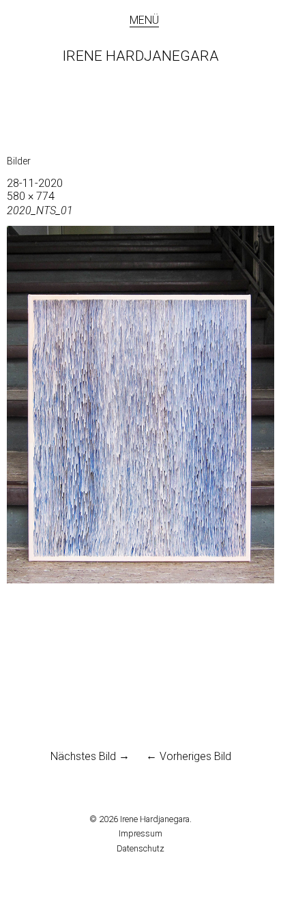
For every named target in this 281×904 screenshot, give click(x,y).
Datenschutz (140, 848)
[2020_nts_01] (140, 579)
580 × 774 (31, 196)
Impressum (140, 833)
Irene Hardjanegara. (156, 819)
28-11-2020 (35, 183)
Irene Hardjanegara (141, 56)
